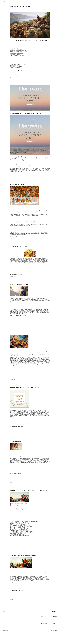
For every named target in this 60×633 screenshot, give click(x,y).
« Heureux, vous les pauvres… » (19, 246)
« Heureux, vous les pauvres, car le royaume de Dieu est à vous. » (29, 490)
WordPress (56, 630)
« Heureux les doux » (16, 441)
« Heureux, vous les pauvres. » (19, 333)
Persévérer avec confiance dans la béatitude (23, 555)
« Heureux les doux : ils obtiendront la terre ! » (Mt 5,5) (26, 113)
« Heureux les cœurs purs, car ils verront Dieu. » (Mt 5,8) (26, 387)
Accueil (4, 1)
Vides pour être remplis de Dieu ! (19, 284)
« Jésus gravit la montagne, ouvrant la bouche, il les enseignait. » (29, 40)
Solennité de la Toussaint (17, 184)
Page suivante (54, 611)
